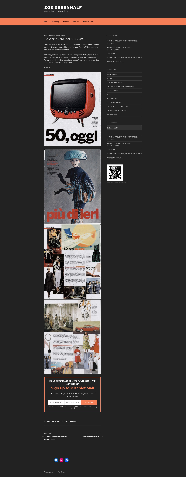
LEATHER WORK (113, 90)
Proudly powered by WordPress (54, 472)
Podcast (66, 22)
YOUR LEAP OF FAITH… (115, 62)
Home (46, 22)
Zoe (65, 36)
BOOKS (109, 78)
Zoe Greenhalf (63, 7)
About (75, 22)
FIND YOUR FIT (112, 54)
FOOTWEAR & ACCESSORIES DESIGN (61, 421)
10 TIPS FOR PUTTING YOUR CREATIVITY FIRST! (124, 58)
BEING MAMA (112, 74)
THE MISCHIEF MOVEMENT (117, 111)
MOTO (109, 94)
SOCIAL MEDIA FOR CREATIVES (118, 107)
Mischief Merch (88, 22)
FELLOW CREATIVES (114, 82)
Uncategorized (112, 114)
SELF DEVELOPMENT (114, 102)
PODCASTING (112, 98)
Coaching (55, 22)
